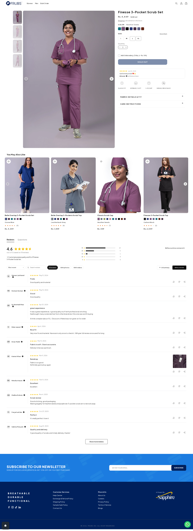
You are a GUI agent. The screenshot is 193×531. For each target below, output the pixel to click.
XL (138, 38)
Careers (101, 499)
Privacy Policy (103, 502)
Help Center (57, 495)
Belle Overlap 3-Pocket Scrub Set (19, 215)
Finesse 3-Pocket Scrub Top (156, 215)
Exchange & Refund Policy (63, 499)
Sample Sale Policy (60, 505)
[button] (30, 3)
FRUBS (90, 526)
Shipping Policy (59, 502)
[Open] (5, 525)
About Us (101, 495)
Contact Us (57, 508)
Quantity (121, 44)
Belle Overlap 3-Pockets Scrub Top (66, 215)
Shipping (121, 21)
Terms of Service (104, 505)
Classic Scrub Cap (105, 215)
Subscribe (178, 468)
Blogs (100, 508)
